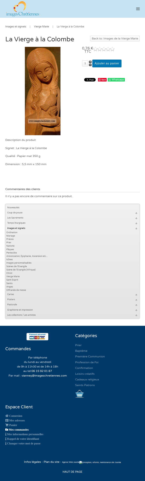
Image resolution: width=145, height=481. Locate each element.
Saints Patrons (85, 385)
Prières (10, 239)
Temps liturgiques (16, 223)
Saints (9, 283)
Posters (11, 299)
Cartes (10, 294)
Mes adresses (17, 420)
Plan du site (51, 462)
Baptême (81, 351)
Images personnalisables (18, 263)
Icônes (9, 259)
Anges (9, 286)
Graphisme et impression (20, 310)
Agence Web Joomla (70, 462)
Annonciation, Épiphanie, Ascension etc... (27, 256)
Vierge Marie (13, 276)
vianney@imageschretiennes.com (44, 375)
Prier (8, 242)
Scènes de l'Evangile (16, 266)
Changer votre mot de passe (23, 443)
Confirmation (84, 368)
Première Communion (90, 356)
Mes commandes (19, 429)
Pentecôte (11, 253)
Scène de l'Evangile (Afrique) (21, 270)
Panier (13, 425)
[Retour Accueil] (23, 9)
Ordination (11, 232)
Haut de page (72, 471)
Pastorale (12, 304)
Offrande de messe (16, 290)
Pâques (10, 249)
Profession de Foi (86, 362)
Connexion (15, 415)
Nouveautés (13, 207)
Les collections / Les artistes (21, 315)
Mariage (10, 236)
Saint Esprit (12, 280)
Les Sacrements (15, 218)
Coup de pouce (14, 212)
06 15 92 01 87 (41, 371)
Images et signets (16, 228)
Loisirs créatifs (85, 374)
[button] (138, 9)
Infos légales (33, 462)
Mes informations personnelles (25, 434)
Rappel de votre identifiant (23, 438)
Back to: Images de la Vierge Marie (115, 38)
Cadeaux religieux (87, 379)
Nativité (10, 246)
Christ (9, 273)
